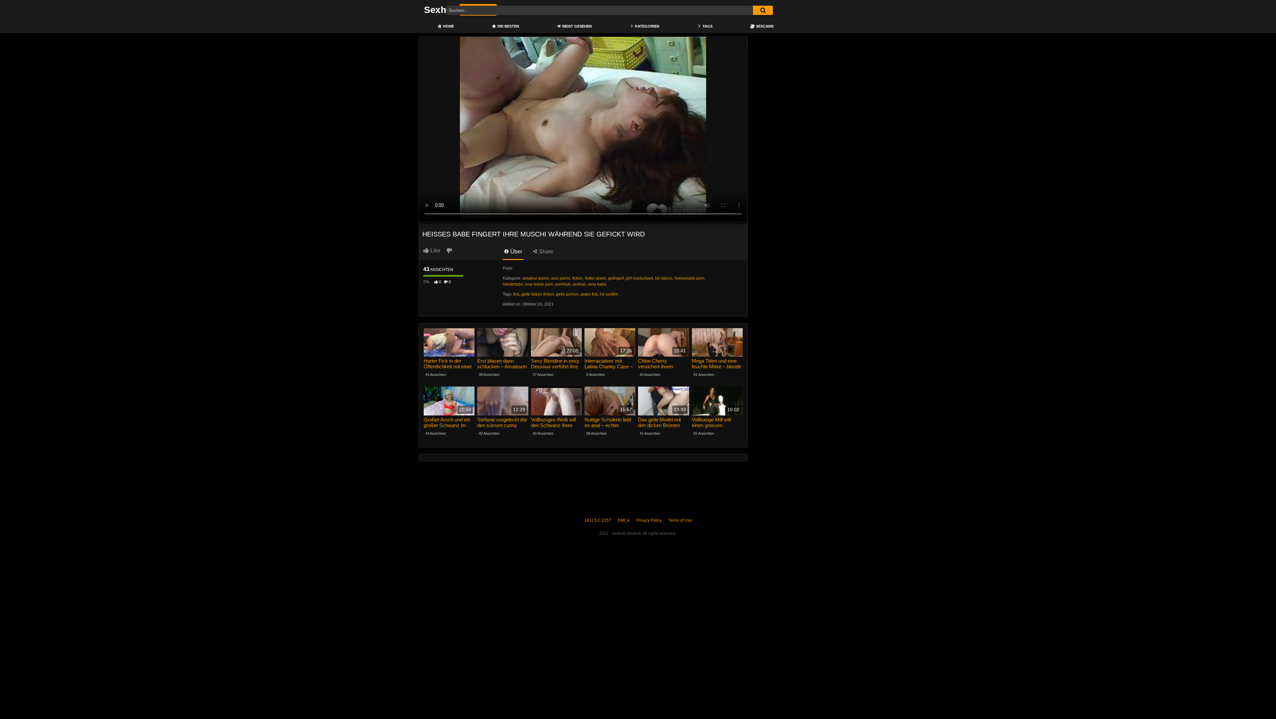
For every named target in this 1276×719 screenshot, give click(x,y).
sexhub (579, 284)
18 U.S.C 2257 (598, 520)
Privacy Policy (649, 520)
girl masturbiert (639, 278)
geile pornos (567, 294)
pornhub (563, 284)
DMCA (624, 520)
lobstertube (513, 284)
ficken (577, 278)
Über (515, 251)
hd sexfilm (609, 294)
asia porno (560, 278)
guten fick (589, 294)
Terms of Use (680, 520)
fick (516, 294)
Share (545, 251)
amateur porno (535, 278)
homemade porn (689, 278)
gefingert (616, 278)
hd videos (664, 278)
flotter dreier (595, 278)
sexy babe (597, 284)
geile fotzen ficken (537, 294)
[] (763, 10)
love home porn (539, 284)
